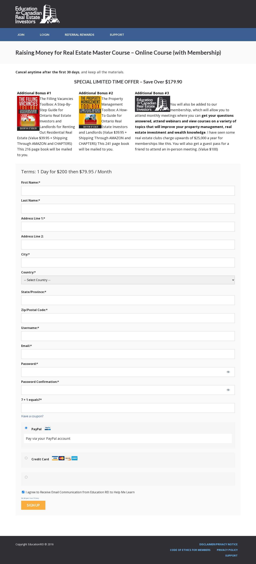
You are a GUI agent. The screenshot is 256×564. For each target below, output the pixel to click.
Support (117, 34)
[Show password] (228, 372)
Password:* (29, 364)
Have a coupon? (32, 416)
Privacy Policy (227, 550)
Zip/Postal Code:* (34, 310)
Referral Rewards (79, 34)
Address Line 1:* (33, 218)
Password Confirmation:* (40, 382)
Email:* (26, 346)
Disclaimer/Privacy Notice (218, 544)
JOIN (20, 34)
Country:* (28, 272)
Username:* (30, 328)
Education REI (39, 14)
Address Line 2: (32, 236)
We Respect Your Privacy (30, 498)
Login (44, 34)
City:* (25, 254)
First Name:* (30, 182)
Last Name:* (30, 200)
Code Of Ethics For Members (190, 550)
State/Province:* (33, 292)
